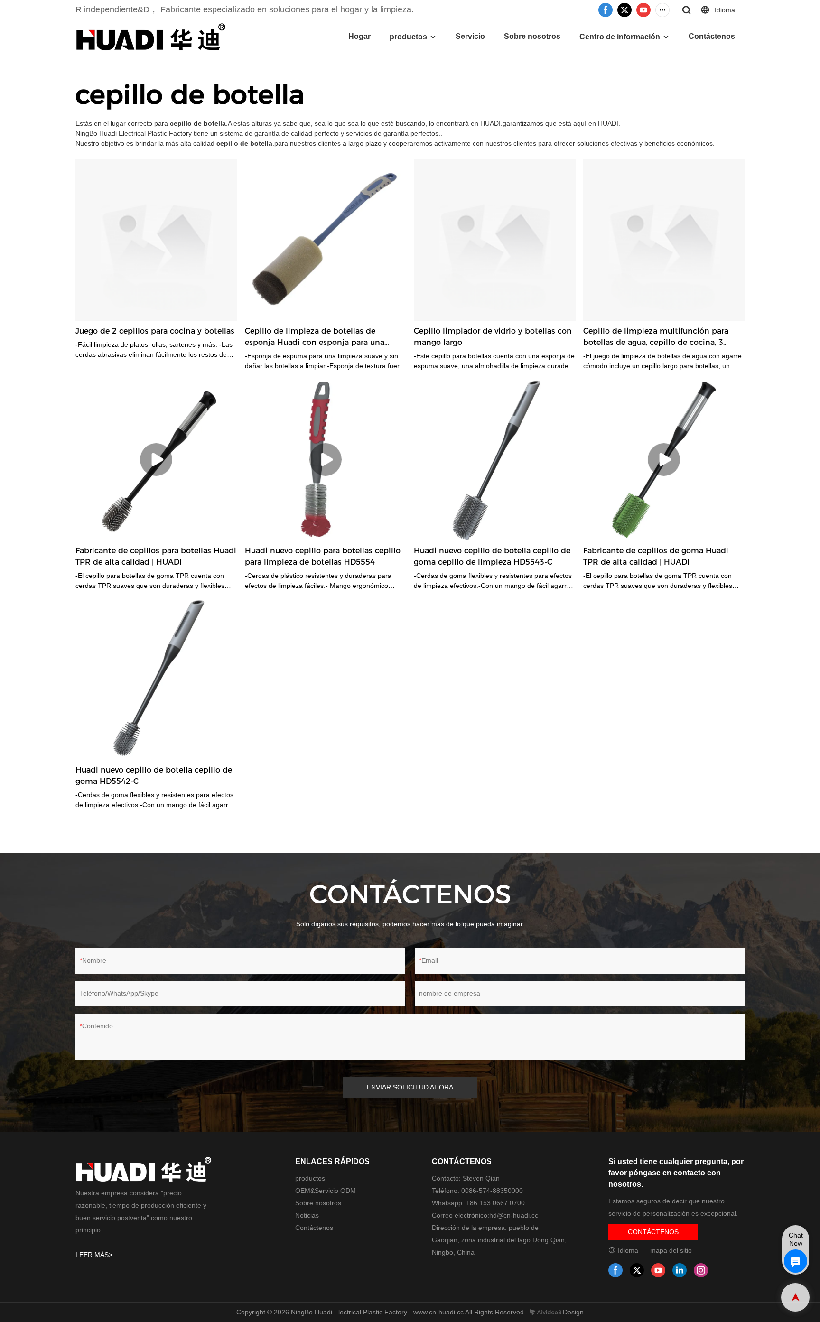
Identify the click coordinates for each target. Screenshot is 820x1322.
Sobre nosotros (532, 36)
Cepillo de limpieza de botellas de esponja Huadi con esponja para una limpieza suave (314, 337)
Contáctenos (712, 36)
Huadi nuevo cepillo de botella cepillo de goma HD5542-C (153, 775)
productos (408, 37)
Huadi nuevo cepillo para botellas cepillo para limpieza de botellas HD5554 (323, 556)
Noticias (307, 1215)
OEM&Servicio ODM (325, 1190)
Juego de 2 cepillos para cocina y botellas (154, 330)
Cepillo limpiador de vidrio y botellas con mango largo (493, 336)
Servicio (470, 36)
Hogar (359, 36)
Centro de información (619, 37)
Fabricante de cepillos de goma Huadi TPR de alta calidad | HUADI (655, 556)
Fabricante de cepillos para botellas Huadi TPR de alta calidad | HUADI (155, 556)
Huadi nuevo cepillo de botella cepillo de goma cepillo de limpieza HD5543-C (492, 556)
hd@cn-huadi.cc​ (513, 1215)
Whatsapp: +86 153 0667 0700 (478, 1203)
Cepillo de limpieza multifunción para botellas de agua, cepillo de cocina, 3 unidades (655, 337)
